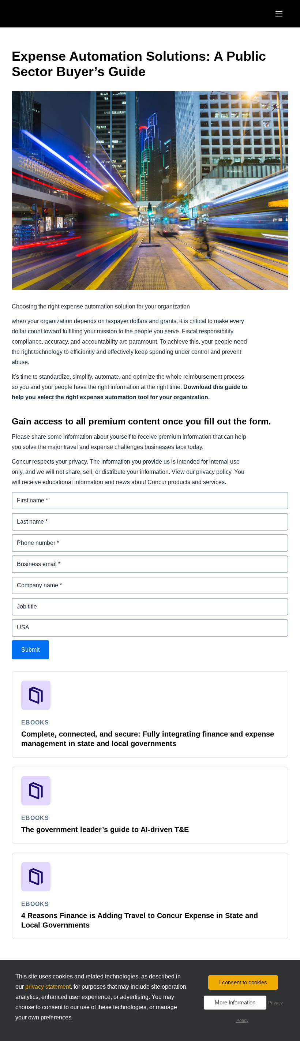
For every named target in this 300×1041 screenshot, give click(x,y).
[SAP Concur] (45, 13)
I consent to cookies (243, 982)
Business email (33, 560)
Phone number (32, 538)
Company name (34, 581)
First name (26, 496)
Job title (23, 602)
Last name (26, 517)
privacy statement (48, 987)
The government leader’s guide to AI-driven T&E (105, 829)
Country (23, 623)
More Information (235, 1002)
